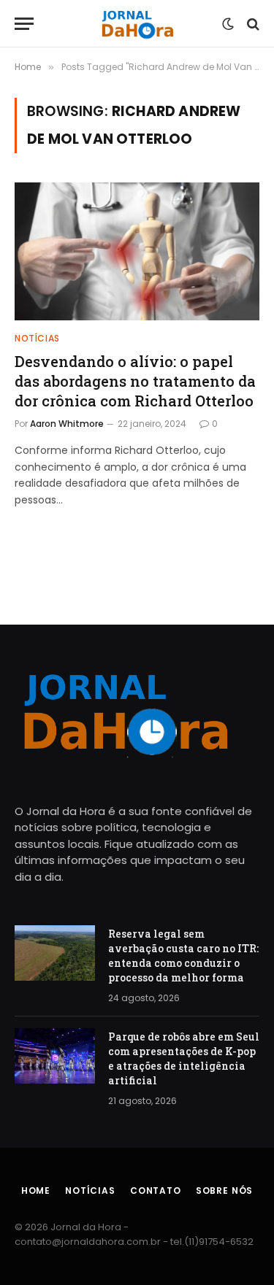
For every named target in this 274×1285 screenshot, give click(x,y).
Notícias (90, 1190)
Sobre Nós (225, 1190)
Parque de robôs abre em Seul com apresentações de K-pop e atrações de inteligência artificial (183, 1058)
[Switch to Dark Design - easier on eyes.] (227, 24)
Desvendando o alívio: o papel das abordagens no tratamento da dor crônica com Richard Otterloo (135, 381)
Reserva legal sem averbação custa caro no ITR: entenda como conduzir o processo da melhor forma (183, 955)
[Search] (251, 23)
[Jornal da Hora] (137, 23)
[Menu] (24, 23)
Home (35, 1190)
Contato (155, 1190)
